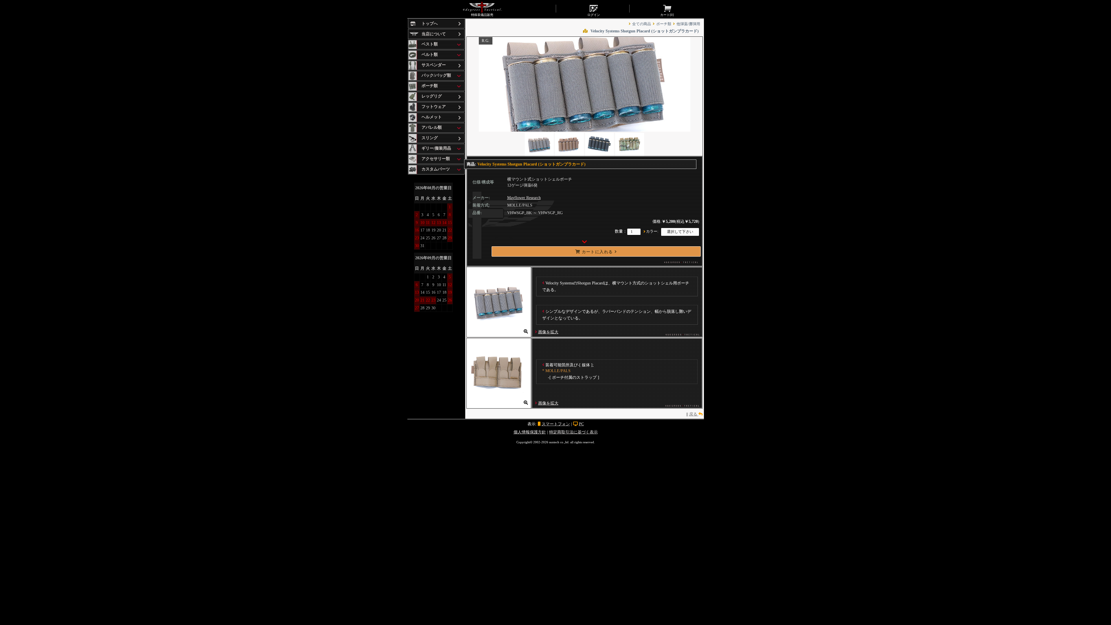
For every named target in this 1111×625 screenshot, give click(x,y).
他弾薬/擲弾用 (688, 24)
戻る (693, 414)
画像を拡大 (548, 332)
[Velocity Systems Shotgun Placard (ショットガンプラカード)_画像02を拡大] (499, 405)
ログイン (593, 14)
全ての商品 (641, 24)
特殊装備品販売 (482, 14)
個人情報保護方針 (530, 432)
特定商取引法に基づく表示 (573, 432)
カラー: (652, 231)
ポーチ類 (663, 24)
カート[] (667, 14)
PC (581, 424)
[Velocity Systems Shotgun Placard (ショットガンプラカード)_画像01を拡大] (499, 334)
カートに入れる (597, 251)
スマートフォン (556, 424)
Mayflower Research (524, 198)
